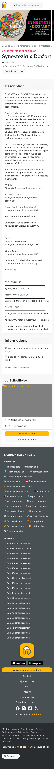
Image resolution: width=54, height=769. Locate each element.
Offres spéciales (14, 531)
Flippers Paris (36, 496)
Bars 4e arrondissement (18, 613)
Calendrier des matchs (27, 702)
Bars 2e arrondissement (18, 603)
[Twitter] (36, 708)
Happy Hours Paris (16, 471)
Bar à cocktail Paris (37, 506)
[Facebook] (17, 708)
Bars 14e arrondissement (18, 563)
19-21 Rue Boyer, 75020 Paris (21, 420)
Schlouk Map (8, 46)
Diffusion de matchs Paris (19, 476)
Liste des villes (27, 697)
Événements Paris (27, 46)
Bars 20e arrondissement (19, 598)
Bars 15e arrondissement (18, 568)
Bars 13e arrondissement (18, 558)
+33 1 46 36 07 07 (16, 426)
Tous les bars (13, 466)
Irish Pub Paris (38, 526)
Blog (27, 686)
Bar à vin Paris (13, 506)
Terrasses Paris (40, 471)
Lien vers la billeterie (18, 367)
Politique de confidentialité (15, 732)
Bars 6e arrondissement (18, 623)
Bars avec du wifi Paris (17, 491)
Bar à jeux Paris (14, 516)
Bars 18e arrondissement (18, 583)
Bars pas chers (13, 481)
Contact (27, 676)
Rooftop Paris (36, 521)
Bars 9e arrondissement (18, 637)
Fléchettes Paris (14, 501)
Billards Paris (42, 491)
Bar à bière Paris (37, 501)
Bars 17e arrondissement (18, 578)
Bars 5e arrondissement (18, 618)
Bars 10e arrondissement (18, 543)
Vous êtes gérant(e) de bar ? (27, 670)
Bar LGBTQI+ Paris (38, 516)
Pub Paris (36, 511)
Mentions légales (10, 729)
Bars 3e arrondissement (18, 608)
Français (11, 756)
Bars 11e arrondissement (18, 548)
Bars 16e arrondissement (18, 573)
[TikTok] (30, 708)
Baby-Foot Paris (14, 496)
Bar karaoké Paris (15, 511)
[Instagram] (23, 708)
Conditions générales (31, 729)
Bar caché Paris (14, 521)
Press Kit (27, 691)
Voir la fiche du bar (13, 71)
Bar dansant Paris (15, 526)
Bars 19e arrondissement (18, 588)
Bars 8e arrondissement (18, 632)
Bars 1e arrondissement (18, 593)
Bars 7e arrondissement (18, 627)
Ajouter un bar (27, 681)
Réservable (32, 466)
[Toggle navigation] (49, 5)
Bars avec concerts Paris (19, 486)
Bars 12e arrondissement (18, 553)
